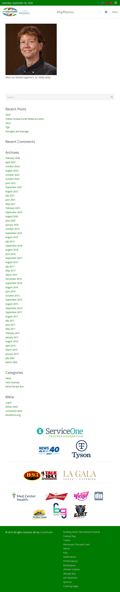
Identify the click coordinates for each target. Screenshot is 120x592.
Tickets (66, 540)
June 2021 (10, 199)
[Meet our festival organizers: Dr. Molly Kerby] (31, 49)
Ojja (7, 127)
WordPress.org (12, 415)
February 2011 (12, 333)
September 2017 (13, 258)
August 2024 (11, 170)
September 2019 (13, 233)
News (8, 378)
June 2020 (10, 220)
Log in (8, 402)
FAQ (65, 552)
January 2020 (12, 224)
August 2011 (11, 316)
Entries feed (11, 406)
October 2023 (12, 174)
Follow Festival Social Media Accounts (24, 118)
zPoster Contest (71, 569)
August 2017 (11, 262)
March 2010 (11, 349)
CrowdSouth (46, 532)
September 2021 (13, 187)
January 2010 (12, 353)
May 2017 (10, 270)
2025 (7, 114)
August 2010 (11, 341)
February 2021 (12, 208)
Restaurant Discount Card (76, 544)
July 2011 (10, 320)
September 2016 (13, 283)
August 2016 (11, 287)
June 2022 (10, 183)
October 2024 (12, 166)
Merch (66, 548)
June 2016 (10, 291)
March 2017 (11, 274)
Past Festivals (12, 382)
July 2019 (10, 241)
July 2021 (10, 195)
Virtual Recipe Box (14, 386)
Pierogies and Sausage (16, 131)
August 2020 (11, 216)
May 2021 (10, 203)
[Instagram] (115, 3)
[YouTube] (107, 3)
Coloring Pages (71, 586)
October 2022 (12, 178)
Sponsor (67, 581)
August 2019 (11, 237)
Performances (70, 561)
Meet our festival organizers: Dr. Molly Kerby (27, 77)
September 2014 (13, 308)
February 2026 (12, 158)
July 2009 (10, 358)
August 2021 (11, 191)
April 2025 (10, 162)
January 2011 (12, 337)
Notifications (69, 556)
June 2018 (10, 253)
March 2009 (11, 362)
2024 (7, 123)
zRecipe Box (69, 573)
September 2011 (13, 312)
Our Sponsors (70, 577)
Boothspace (69, 565)
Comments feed (13, 410)
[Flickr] (111, 3)
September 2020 (13, 212)
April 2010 (10, 345)
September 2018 (13, 245)
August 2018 (11, 249)
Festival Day (69, 536)
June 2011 (10, 324)
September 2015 (13, 299)
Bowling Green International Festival (81, 531)
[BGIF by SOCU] (16, 12)
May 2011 (10, 328)
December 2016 (13, 278)
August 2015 (11, 303)
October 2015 (12, 295)
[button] (106, 12)
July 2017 (10, 266)
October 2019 (12, 228)
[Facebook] (102, 3)
